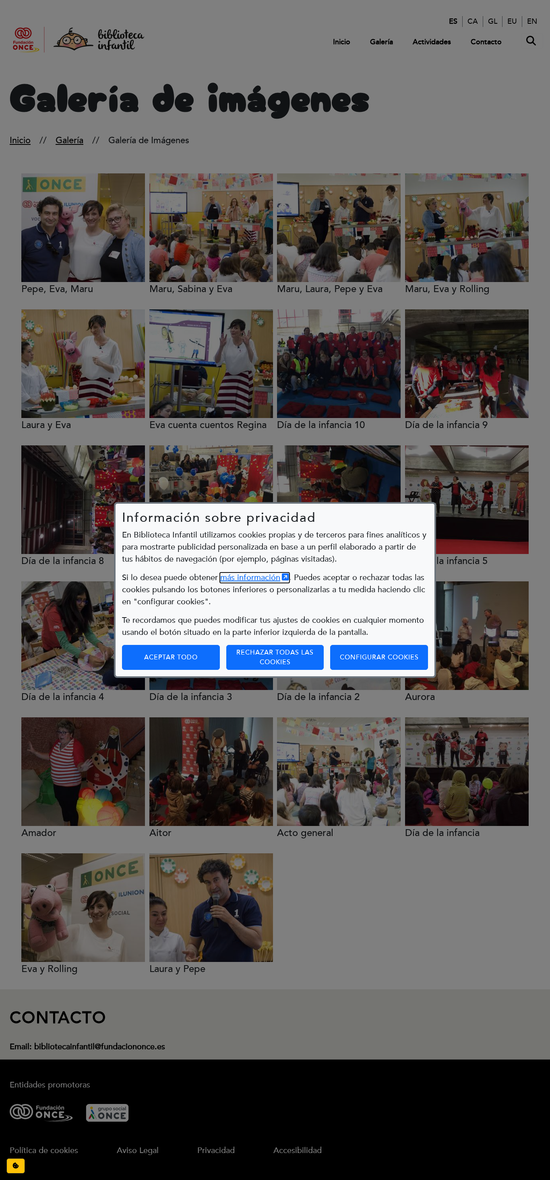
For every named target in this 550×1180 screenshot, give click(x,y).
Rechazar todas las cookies (275, 657)
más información (254, 578)
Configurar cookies (384, 657)
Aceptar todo (171, 657)
